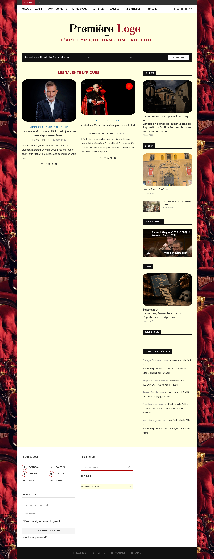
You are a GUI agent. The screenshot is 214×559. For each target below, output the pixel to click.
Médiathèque (132, 9)
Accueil (26, 9)
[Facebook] (174, 9)
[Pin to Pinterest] (52, 164)
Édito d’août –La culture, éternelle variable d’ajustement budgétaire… (162, 313)
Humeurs (152, 9)
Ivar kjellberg (42, 140)
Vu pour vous (79, 9)
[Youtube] (182, 9)
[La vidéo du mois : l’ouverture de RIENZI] (151, 206)
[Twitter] (178, 9)
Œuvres (114, 9)
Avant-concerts (57, 9)
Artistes (98, 9)
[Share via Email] (56, 164)
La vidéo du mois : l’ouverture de (177, 203)
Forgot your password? (34, 537)
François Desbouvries (102, 133)
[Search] (190, 9)
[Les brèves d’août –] (167, 169)
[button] (37, 2)
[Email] (186, 9)
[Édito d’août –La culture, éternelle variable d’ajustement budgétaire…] (167, 289)
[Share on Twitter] (49, 164)
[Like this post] (42, 164)
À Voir (38, 9)
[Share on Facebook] (46, 164)
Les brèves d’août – (155, 189)
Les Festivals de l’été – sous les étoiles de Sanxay (165, 408)
